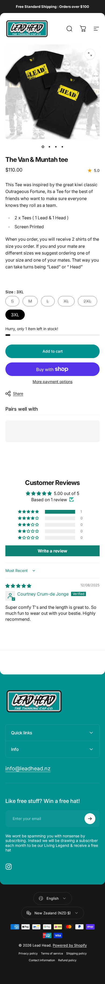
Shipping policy (76, 953)
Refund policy (67, 960)
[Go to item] (43, 147)
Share (18, 393)
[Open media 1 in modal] (90, 54)
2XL (87, 301)
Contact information (42, 960)
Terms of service (52, 953)
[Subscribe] (90, 818)
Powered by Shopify (70, 945)
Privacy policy (28, 953)
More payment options (52, 381)
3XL (15, 314)
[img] (18, 586)
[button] (29, 512)
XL (66, 301)
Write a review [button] (52, 551)
